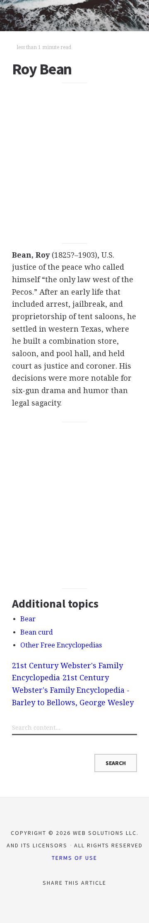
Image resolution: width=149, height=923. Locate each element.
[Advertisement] (74, 163)
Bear (28, 619)
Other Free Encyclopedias (61, 645)
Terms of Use (74, 857)
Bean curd (36, 632)
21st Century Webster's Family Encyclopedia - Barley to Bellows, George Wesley (73, 689)
